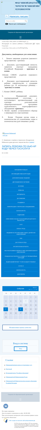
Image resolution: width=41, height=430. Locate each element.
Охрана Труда (21, 228)
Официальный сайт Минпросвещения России (16, 377)
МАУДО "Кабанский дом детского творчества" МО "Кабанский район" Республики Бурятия (27, 6)
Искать (26, 21)
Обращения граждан (20, 169)
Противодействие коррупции (20, 174)
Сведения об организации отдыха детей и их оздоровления (20, 233)
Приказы (21, 190)
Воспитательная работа (21, 246)
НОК (21, 238)
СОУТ (21, 224)
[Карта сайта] (6, 16)
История (21, 186)
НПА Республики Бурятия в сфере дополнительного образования (20, 251)
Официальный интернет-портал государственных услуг (19, 365)
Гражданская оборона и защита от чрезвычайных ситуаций (21, 257)
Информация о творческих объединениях (21, 206)
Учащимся (21, 202)
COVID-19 (21, 266)
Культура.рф (9, 369)
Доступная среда (21, 242)
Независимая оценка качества (20, 327)
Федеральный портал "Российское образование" (17, 373)
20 (20, 309)
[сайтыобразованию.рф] (38, 3)
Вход (20, 348)
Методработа (21, 194)
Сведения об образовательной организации (20, 32)
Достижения (21, 198)
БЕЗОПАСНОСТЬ (20, 210)
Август (35, 287)
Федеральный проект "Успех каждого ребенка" (21, 262)
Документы (21, 274)
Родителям (20, 215)
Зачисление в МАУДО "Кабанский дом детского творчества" (21, 219)
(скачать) (31, 142)
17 (5, 309)
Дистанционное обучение (20, 182)
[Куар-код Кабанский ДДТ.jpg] (9, 135)
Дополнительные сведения (21, 178)
